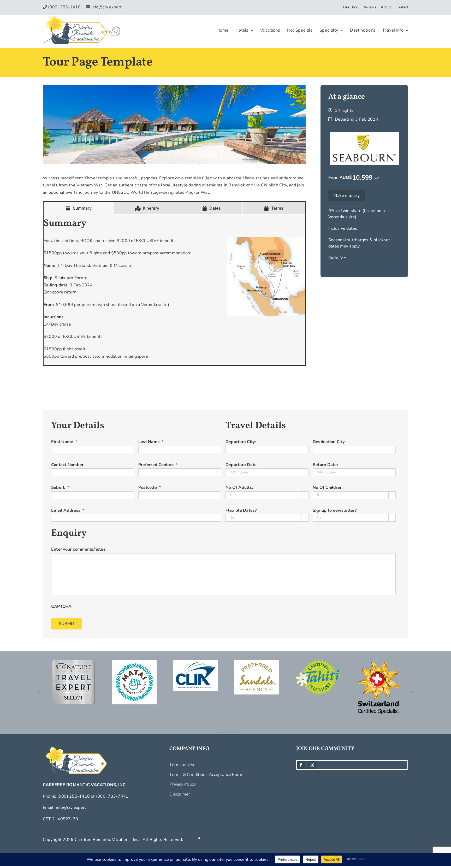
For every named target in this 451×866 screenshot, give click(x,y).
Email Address (67, 510)
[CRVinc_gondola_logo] (82, 17)
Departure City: (240, 442)
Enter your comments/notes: (78, 549)
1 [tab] (217, 733)
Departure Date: (241, 465)
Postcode (149, 487)
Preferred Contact (158, 465)
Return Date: (325, 465)
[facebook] (301, 765)
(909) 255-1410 (64, 7)
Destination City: (329, 442)
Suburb (60, 487)
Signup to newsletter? (335, 510)
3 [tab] (233, 733)
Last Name (151, 442)
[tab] (79, 208)
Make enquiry (347, 195)
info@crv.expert (106, 7)
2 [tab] (225, 733)
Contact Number (67, 465)
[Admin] (198, 840)
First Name (64, 442)
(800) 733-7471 (112, 796)
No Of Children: (328, 487)
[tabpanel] (174, 289)
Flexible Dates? (241, 510)
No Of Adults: (239, 487)
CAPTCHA (61, 606)
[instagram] (312, 765)
